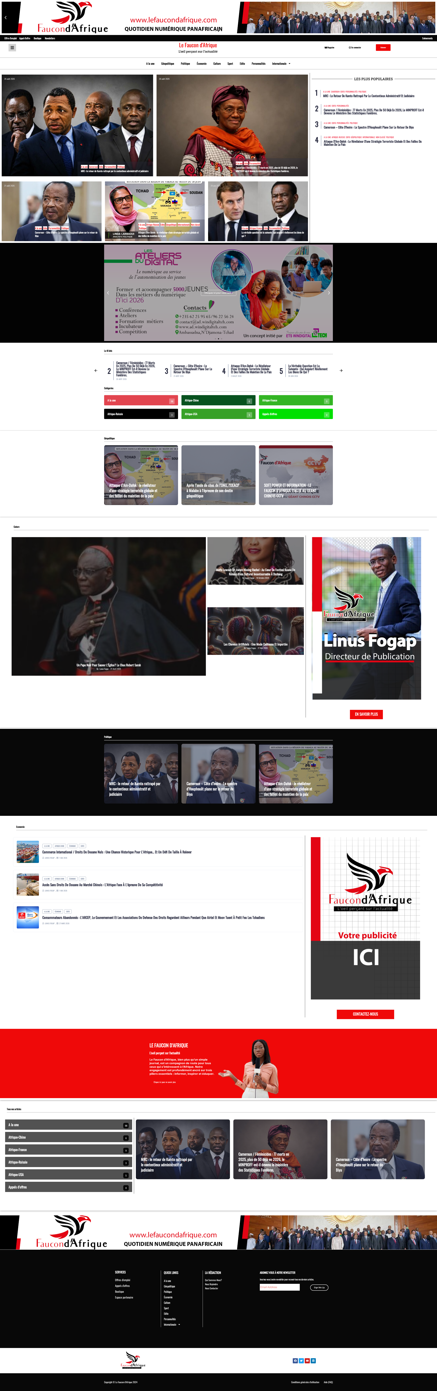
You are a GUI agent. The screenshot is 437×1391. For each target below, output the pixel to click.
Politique (185, 63)
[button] (5, 17)
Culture (217, 63)
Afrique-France (256, 228)
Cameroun (93, 166)
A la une (150, 63)
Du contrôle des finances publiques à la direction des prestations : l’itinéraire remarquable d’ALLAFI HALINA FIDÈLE (308, 369)
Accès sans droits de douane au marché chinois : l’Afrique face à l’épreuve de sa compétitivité (102, 884)
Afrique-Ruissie (152, 224)
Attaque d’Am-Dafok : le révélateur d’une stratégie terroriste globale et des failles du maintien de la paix (168, 234)
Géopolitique (167, 63)
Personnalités (258, 63)
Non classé (195, 224)
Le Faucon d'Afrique (198, 45)
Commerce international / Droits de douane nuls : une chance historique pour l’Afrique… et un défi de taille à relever (117, 851)
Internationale (279, 63)
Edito (242, 63)
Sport (230, 63)
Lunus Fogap (104, 668)
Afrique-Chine (59, 846)
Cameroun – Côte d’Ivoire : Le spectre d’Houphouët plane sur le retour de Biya (66, 234)
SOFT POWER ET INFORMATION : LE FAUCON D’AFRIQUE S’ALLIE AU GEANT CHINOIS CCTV (290, 490)
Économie (202, 63)
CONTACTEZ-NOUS (365, 1014)
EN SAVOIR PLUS (366, 714)
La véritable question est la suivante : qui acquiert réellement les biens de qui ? (273, 234)
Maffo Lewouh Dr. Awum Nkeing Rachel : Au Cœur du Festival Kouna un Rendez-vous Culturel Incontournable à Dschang (255, 571)
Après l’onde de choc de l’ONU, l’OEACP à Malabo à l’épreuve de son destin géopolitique (213, 490)
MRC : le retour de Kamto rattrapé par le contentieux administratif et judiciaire (115, 171)
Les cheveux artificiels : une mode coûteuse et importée (256, 644)
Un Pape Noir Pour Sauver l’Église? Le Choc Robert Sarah (109, 665)
